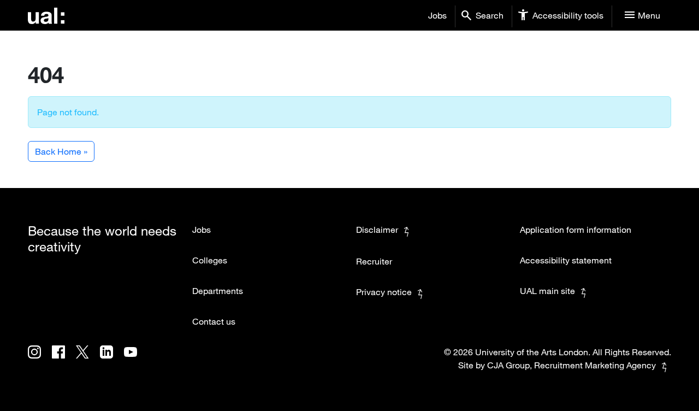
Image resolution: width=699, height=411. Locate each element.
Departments (217, 290)
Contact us (213, 321)
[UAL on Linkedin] (112, 359)
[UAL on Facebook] (64, 359)
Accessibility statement (566, 260)
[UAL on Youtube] (135, 359)
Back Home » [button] (61, 151)
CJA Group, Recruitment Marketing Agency (571, 365)
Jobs (437, 15)
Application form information (575, 229)
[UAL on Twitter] (87, 359)
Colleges (209, 260)
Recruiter (374, 261)
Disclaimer (377, 229)
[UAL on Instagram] (40, 359)
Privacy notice (384, 291)
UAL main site (547, 290)
